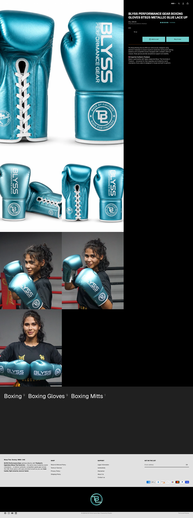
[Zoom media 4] (31, 270)
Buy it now (177, 39)
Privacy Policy (55, 471)
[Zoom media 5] (93, 270)
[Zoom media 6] (31, 348)
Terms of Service (56, 468)
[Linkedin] (16, 513)
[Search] (179, 3)
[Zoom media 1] (62, 77)
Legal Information (103, 465)
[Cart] (187, 3)
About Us (101, 474)
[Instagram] (9, 513)
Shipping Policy (56, 474)
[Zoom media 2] (31, 193)
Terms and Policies (183, 513)
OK (187, 465)
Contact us (101, 477)
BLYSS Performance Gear (93, 513)
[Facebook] (5, 513)
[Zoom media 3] (93, 193)
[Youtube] (12, 513)
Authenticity (101, 468)
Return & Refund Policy (58, 465)
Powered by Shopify (106, 513)
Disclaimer (101, 471)
